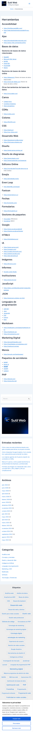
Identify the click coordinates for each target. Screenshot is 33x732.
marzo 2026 (5, 496)
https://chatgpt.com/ (10, 249)
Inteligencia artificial (16, 657)
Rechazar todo (16, 728)
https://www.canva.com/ (11, 247)
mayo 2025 (5, 517)
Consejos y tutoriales (8, 557)
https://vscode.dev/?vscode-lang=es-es (16, 168)
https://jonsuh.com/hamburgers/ (13, 354)
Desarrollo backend (19, 601)
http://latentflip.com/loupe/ (12, 186)
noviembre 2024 (7, 528)
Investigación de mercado (11, 661)
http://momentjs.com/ (10, 203)
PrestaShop (10, 689)
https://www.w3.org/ (10, 280)
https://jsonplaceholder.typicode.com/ (15, 40)
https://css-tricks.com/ (11, 132)
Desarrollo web (16, 605)
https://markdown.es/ (10, 332)
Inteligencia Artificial (8, 563)
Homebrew (7, 221)
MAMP (6, 362)
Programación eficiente (8, 693)
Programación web (24, 693)
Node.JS (6, 364)
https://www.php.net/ (10, 381)
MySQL (6, 61)
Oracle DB (7, 63)
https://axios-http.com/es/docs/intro (15, 42)
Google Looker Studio (10, 272)
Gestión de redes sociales (16, 645)
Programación (21, 689)
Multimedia (5, 572)
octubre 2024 (6, 531)
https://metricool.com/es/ (11, 346)
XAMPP (6, 369)
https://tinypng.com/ (10, 264)
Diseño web (26, 614)
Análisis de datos (22, 593)
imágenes (13, 104)
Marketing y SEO (7, 569)
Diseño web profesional (16, 617)
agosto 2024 (6, 537)
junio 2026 (5, 488)
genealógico (11, 106)
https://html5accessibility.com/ (13, 28)
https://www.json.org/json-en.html (14, 298)
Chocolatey (7, 219)
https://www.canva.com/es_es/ (13, 150)
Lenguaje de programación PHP (20, 665)
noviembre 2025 (7, 508)
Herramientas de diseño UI (16, 653)
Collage (6, 101)
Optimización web (13, 685)
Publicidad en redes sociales (16, 697)
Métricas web (13, 677)
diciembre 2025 (6, 505)
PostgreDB (7, 65)
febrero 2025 (6, 525)
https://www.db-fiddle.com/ (12, 82)
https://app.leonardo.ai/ (11, 256)
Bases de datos (24, 597)
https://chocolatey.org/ (11, 93)
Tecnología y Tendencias (9, 577)
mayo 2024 (5, 540)
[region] (16, 716)
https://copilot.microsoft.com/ (13, 251)
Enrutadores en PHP (24, 621)
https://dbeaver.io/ (9, 77)
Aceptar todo (16, 718)
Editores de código (8, 621)
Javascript (7, 313)
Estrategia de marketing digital (16, 629)
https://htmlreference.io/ (11, 239)
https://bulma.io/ (9, 130)
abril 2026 (5, 493)
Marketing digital (16, 669)
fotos (10, 101)
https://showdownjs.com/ (11, 334)
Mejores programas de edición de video (16, 673)
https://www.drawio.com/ (11, 158)
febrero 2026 (6, 499)
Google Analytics (16, 649)
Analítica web (6, 554)
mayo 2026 (5, 491)
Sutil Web (12, 2)
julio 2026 (5, 485)
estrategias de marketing (16, 637)
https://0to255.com (9, 122)
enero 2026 (5, 502)
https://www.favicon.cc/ (11, 195)
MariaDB (6, 57)
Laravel (4, 665)
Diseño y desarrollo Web (9, 560)
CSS (8, 601)
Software (4, 575)
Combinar (7, 104)
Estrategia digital (16, 633)
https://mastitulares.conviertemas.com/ (15, 344)
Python (6, 317)
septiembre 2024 (7, 534)
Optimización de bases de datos (16, 681)
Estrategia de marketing (16, 625)
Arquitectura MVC (9, 597)
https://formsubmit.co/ (10, 211)
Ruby (5, 319)
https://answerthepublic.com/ (12, 342)
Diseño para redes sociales (10, 614)
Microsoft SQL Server (10, 59)
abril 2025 (5, 520)
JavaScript (26, 661)
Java (5, 311)
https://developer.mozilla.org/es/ (13, 140)
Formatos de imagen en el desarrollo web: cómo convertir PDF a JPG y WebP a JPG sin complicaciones (16, 468)
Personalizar (16, 723)
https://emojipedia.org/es (11, 178)
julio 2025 (5, 514)
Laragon (6, 371)
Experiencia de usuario (16, 641)
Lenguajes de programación (10, 566)
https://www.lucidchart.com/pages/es (15, 160)
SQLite (6, 68)
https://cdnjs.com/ (9, 114)
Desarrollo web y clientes (16, 609)
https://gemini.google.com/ (12, 253)
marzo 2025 (5, 522)
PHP (5, 315)
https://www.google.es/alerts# (13, 229)
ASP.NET (6, 309)
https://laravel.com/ (9, 379)
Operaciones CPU (26, 677)
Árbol (5, 106)
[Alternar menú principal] (29, 3)
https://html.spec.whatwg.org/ (13, 142)
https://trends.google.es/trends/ (13, 231)
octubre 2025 (6, 511)
